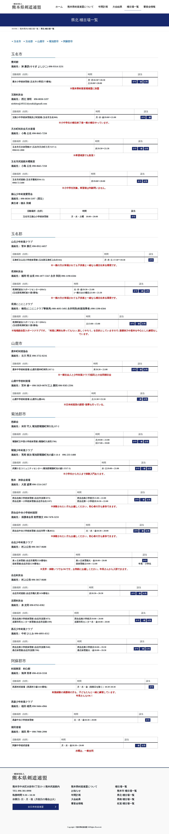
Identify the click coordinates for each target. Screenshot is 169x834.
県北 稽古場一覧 (125, 795)
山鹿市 (40, 41)
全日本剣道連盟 (36, 807)
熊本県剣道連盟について (84, 786)
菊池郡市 (54, 41)
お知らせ (76, 790)
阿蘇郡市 (68, 41)
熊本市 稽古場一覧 (127, 790)
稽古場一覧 (121, 786)
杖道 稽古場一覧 (125, 803)
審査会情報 (77, 803)
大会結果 (76, 799)
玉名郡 (29, 41)
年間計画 (76, 795)
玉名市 (17, 41)
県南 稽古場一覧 (125, 799)
